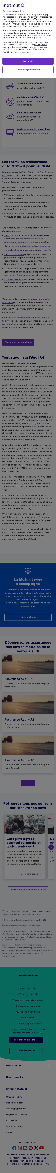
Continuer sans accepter (16, 52)
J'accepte (28, 61)
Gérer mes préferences (28, 70)
